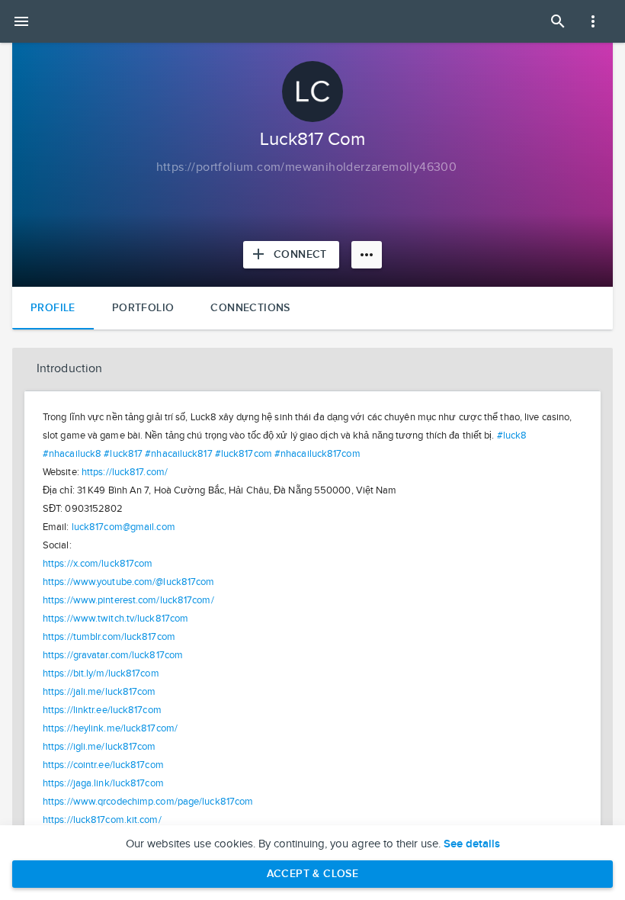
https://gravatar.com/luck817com (113, 655)
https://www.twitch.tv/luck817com (115, 618)
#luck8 (512, 435)
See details (472, 844)
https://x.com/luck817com (97, 564)
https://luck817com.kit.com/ (102, 820)
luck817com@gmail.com (123, 527)
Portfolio (143, 307)
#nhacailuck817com (317, 454)
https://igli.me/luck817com (99, 747)
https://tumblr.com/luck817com (109, 637)
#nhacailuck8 (72, 454)
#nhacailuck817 (178, 454)
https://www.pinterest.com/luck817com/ (128, 600)
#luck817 (123, 454)
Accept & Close (313, 873)
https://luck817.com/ (125, 472)
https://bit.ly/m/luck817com (101, 673)
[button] (312, 369)
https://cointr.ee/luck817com (103, 765)
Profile (52, 307)
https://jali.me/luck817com (99, 692)
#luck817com (243, 454)
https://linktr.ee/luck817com (102, 710)
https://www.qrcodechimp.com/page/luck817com (148, 802)
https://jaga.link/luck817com (103, 783)
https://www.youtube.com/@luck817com (129, 582)
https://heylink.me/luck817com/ (110, 728)
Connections (250, 307)
